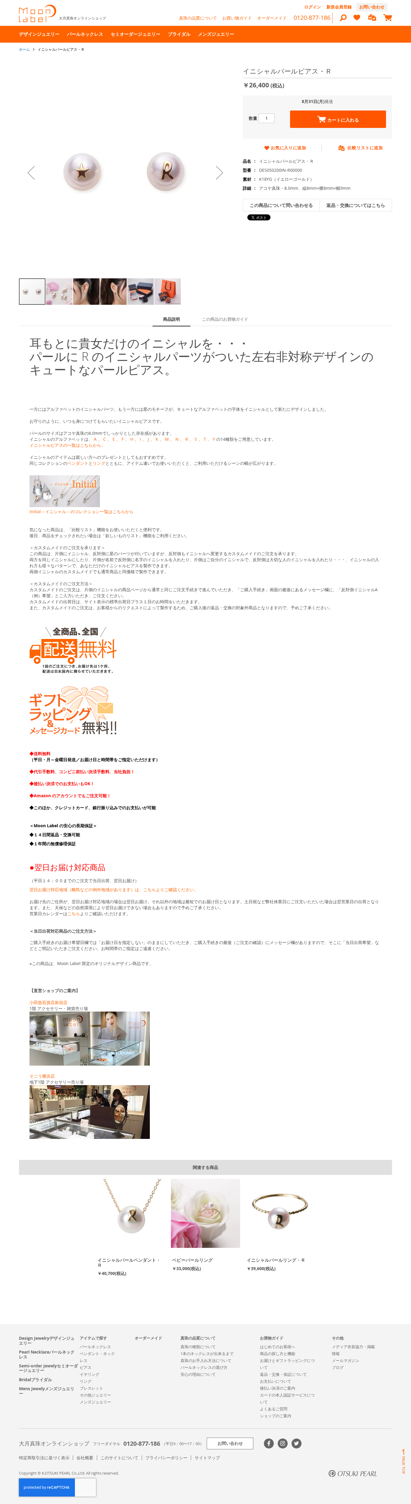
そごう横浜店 (42, 1076)
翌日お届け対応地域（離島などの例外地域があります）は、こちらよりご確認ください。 (113, 889)
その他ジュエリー (95, 1395)
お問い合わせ (372, 7)
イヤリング (89, 1374)
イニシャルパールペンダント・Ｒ (129, 1262)
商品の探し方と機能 (277, 1353)
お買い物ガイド (237, 18)
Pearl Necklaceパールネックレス (47, 1354)
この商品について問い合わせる (281, 205)
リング (99, 463)
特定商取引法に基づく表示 (44, 1457)
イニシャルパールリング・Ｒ (276, 1260)
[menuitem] (39, 34)
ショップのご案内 (275, 1415)
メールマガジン (345, 1360)
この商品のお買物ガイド (225, 319)
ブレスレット (91, 1388)
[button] (31, 172)
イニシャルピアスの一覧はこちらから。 (67, 445)
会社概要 (84, 1457)
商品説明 (171, 319)
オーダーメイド (272, 18)
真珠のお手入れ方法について (206, 1360)
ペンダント (77, 463)
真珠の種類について (198, 1346)
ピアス (85, 1367)
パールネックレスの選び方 (204, 1367)
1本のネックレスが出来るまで (207, 1353)
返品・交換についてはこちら (355, 205)
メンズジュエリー (95, 1402)
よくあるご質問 (273, 1409)
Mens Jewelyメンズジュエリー (46, 1391)
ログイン (312, 7)
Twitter (296, 1443)
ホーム (24, 49)
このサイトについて (119, 1457)
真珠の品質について (198, 18)
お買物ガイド (271, 1338)
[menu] (205, 34)
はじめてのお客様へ (277, 1346)
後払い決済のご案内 (277, 1388)
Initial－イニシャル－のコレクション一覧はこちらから (81, 511)
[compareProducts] (372, 18)
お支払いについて (275, 1381)
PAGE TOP (403, 1461)
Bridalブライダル (35, 1379)
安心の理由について (198, 1374)
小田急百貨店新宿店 (48, 1002)
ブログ (338, 1367)
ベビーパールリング (192, 1260)
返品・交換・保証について (283, 1374)
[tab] (171, 319)
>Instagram (283, 1443)
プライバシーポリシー (166, 1457)
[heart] (356, 20)
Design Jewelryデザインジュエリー (47, 1340)
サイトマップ (207, 1457)
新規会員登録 (339, 7)
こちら (73, 913)
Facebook (269, 1443)
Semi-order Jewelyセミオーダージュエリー (48, 1368)
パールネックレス (95, 1346)
